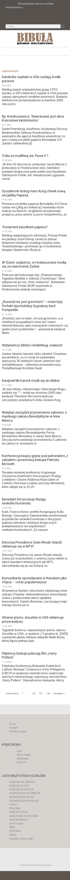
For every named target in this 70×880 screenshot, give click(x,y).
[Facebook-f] (22, 17)
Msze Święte (24, 754)
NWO (12, 827)
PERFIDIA (15, 831)
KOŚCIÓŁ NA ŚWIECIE (22, 782)
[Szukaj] (62, 26)
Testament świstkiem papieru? (25, 227)
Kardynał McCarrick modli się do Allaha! (31, 381)
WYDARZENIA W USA (21, 797)
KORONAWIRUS (18, 819)
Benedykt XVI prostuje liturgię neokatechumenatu (24, 501)
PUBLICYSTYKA (18, 812)
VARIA (13, 835)
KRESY (13, 804)
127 (41, 693)
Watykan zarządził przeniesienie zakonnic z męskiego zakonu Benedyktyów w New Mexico (34, 416)
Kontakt (13, 727)
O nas (12, 724)
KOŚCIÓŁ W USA (19, 785)
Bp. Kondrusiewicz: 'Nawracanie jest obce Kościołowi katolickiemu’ (33, 118)
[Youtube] (47, 17)
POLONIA (14, 808)
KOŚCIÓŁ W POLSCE (21, 789)
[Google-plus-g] (35, 17)
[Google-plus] (35, 860)
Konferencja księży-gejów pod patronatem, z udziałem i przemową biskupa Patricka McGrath (35, 460)
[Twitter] (29, 17)
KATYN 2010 (16, 823)
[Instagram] (41, 17)
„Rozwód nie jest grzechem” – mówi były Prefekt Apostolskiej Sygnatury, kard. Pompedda (32, 306)
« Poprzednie (11, 693)
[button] (35, 50)
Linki (19, 751)
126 (33, 693)
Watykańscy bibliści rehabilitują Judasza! (32, 345)
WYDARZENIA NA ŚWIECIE (25, 793)
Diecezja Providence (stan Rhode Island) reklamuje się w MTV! (32, 544)
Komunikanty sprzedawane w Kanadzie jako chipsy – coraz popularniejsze (34, 580)
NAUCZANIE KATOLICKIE (23, 816)
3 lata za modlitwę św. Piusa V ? (25, 156)
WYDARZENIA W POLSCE (24, 800)
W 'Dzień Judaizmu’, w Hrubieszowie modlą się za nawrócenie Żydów (34, 264)
